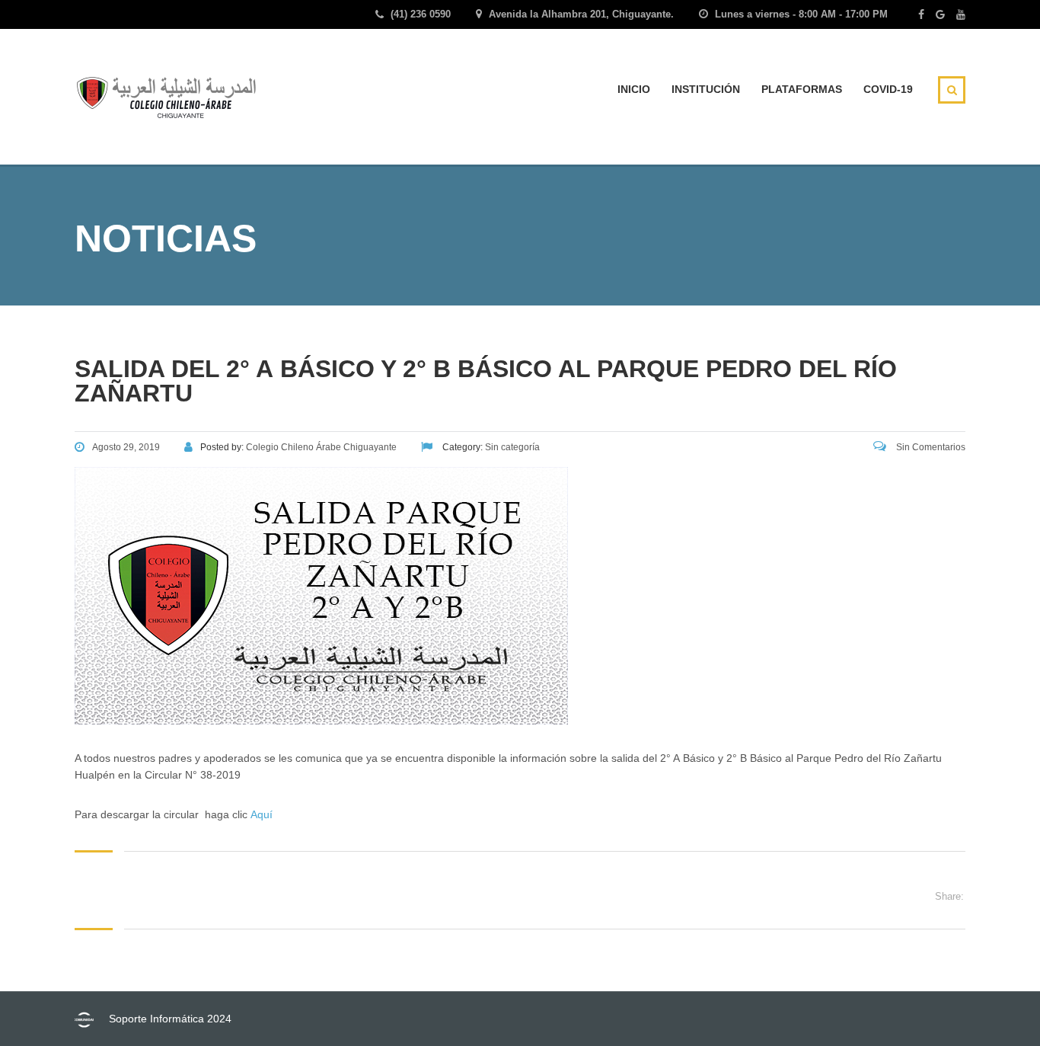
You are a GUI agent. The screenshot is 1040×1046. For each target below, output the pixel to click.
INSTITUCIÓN (706, 89)
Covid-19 (888, 89)
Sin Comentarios (929, 447)
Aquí (261, 814)
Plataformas (801, 89)
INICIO (633, 89)
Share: (949, 896)
